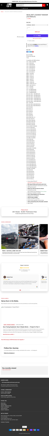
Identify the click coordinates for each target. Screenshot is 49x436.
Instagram (3, 421)
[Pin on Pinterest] (33, 52)
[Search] (43, 5)
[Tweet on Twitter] (29, 52)
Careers (2, 409)
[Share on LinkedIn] (31, 52)
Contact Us (6, 409)
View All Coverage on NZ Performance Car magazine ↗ (12, 339)
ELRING (29, 18)
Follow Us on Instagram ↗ (9, 353)
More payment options (37, 38)
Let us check (43, 191)
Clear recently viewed (6, 369)
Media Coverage (8, 405)
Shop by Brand (3, 404)
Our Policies (6, 406)
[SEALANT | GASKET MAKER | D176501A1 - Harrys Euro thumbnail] (3, 41)
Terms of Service (4, 408)
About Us (2, 405)
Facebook (7, 421)
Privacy (2, 406)
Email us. (37, 45)
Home (2, 11)
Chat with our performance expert (35, 182)
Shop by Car (3, 402)
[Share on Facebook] (27, 52)
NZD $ (24, 426)
